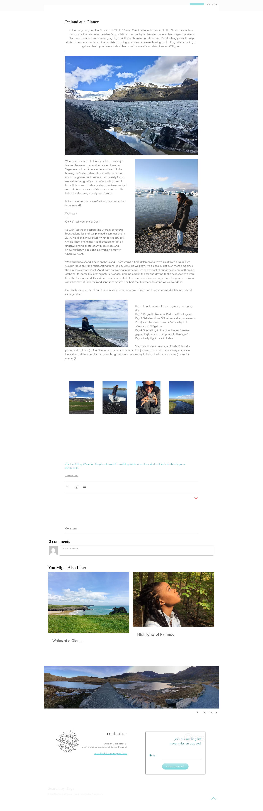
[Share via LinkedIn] (84, 487)
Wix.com (98, 793)
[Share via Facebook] (67, 487)
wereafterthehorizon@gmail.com (110, 752)
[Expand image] (81, 397)
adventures (71, 475)
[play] (198, 710)
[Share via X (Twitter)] (75, 487)
